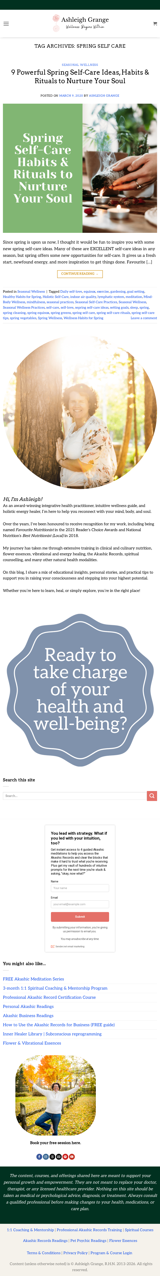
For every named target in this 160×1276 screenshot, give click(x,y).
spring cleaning (14, 313)
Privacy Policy (75, 1253)
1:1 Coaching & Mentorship (30, 1230)
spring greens (61, 313)
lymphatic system (111, 297)
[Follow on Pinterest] (65, 1157)
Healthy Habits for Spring (22, 297)
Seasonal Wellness (80, 65)
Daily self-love (71, 292)
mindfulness (36, 302)
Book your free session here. (55, 1143)
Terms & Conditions (43, 1253)
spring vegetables (23, 318)
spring (144, 308)
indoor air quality (83, 297)
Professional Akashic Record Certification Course (49, 997)
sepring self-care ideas (91, 308)
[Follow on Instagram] (46, 1157)
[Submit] (152, 796)
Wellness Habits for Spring (83, 318)
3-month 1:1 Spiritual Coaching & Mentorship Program (55, 988)
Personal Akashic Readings (28, 1006)
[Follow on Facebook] (39, 1157)
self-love (67, 308)
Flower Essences (123, 1241)
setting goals (119, 308)
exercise (103, 292)
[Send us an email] (59, 1157)
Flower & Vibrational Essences (32, 1043)
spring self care (83, 313)
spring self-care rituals (113, 313)
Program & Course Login (111, 1253)
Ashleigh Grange (104, 95)
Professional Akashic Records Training (89, 1230)
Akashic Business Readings (28, 1015)
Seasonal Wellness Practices (24, 308)
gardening (118, 292)
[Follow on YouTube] (72, 1157)
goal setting (135, 292)
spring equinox (38, 313)
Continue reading (80, 274)
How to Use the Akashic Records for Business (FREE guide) (59, 1025)
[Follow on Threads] (52, 1157)
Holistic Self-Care (56, 297)
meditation (134, 297)
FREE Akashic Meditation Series (33, 979)
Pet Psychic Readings (88, 1241)
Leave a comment (144, 318)
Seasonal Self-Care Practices (96, 302)
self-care (52, 308)
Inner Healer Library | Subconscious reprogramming (52, 1034)
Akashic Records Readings (45, 1241)
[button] (6, 23)
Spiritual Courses (139, 1230)
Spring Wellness (50, 318)
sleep (134, 308)
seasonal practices (60, 302)
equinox (89, 292)
